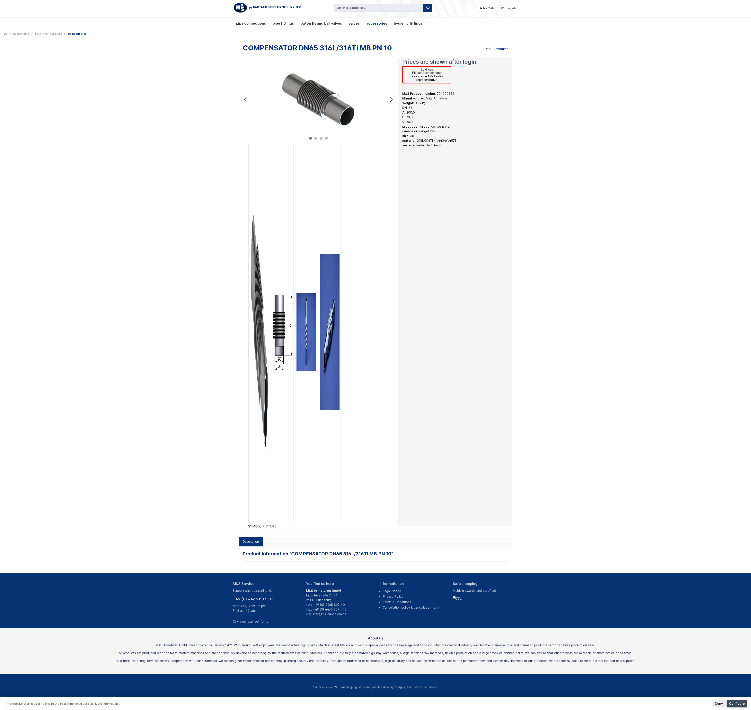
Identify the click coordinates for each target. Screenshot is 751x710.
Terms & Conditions (397, 602)
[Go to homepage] (262, 7)
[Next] (391, 99)
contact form (257, 621)
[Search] (427, 8)
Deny (719, 704)
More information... (107, 703)
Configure (737, 704)
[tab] (251, 541)
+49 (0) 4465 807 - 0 (253, 599)
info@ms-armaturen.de (329, 614)
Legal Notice (392, 591)
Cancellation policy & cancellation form (411, 607)
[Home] (5, 33)
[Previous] (246, 99)
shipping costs (355, 687)
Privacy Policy (393, 596)
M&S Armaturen (497, 49)
